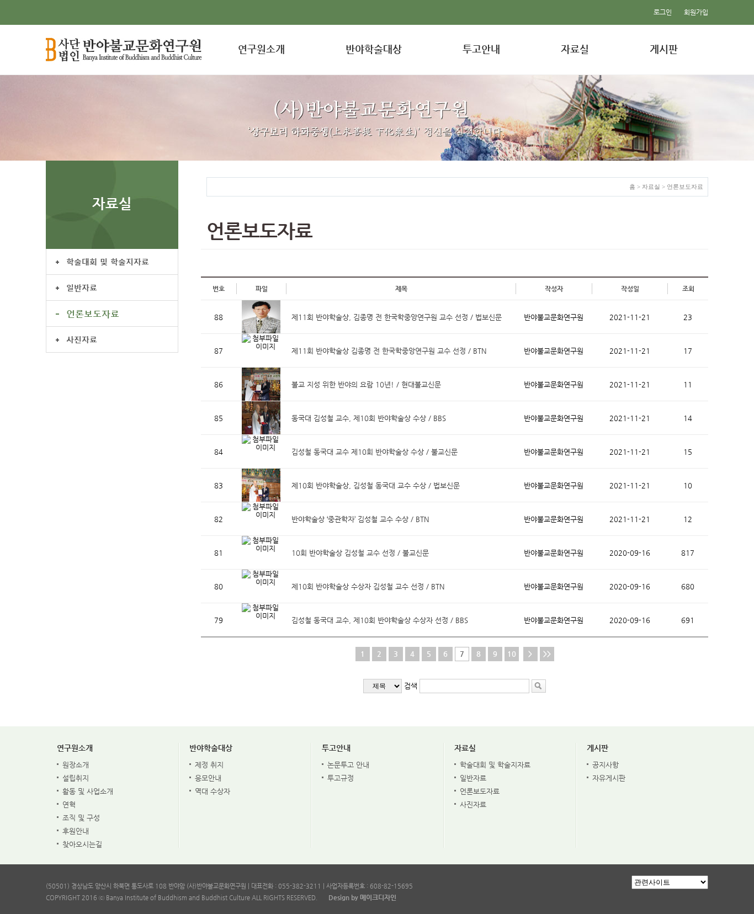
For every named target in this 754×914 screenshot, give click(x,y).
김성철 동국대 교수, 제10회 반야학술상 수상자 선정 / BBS (379, 620)
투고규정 (340, 778)
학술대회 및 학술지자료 (107, 261)
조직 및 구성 (81, 818)
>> (547, 654)
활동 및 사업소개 (87, 791)
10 (511, 654)
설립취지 (75, 778)
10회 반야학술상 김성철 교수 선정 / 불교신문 (360, 553)
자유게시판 (608, 778)
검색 (410, 686)
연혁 (69, 804)
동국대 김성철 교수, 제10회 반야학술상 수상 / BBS (368, 418)
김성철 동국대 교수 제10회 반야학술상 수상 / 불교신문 (374, 452)
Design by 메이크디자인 (362, 897)
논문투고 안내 (348, 765)
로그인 (663, 12)
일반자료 (81, 287)
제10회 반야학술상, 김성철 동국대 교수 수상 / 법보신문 (375, 485)
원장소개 (75, 765)
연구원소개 (261, 49)
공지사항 (605, 765)
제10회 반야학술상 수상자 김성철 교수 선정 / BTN (367, 586)
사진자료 (81, 339)
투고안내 (481, 49)
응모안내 (208, 778)
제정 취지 (209, 765)
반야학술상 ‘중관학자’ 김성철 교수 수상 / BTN (360, 519)
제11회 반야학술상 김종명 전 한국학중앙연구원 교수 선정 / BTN (388, 351)
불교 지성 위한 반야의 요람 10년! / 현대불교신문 (366, 384)
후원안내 (75, 831)
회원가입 (696, 12)
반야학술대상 (374, 49)
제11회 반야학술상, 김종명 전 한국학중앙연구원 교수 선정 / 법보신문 (396, 317)
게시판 (664, 49)
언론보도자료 (92, 313)
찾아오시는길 (82, 844)
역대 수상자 (212, 791)
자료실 (575, 49)
